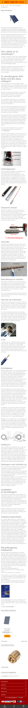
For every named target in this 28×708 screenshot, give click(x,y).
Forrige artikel (4, 641)
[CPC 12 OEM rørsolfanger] (7, 620)
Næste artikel (24, 641)
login (6, 675)
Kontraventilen (4, 667)
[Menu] (2, 2)
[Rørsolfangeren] (14, 19)
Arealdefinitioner (6, 130)
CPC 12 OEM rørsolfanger (7, 629)
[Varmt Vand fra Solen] (14, 2)
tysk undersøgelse (6, 599)
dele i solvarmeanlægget (8, 606)
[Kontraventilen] (14, 656)
